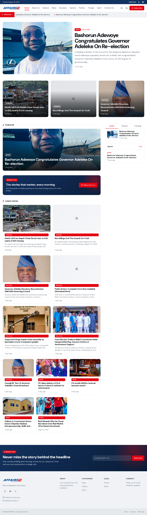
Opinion (73, 8)
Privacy (106, 483)
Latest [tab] (111, 126)
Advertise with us (11, 501)
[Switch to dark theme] (126, 8)
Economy (63, 8)
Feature (45, 8)
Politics (82, 8)
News (54, 8)
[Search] (121, 8)
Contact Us (109, 8)
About (126, 512)
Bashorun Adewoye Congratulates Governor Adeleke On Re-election (79, 15)
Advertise (132, 2)
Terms (106, 486)
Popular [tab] (125, 126)
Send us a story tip (12, 497)
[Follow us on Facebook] (142, 2)
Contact (133, 512)
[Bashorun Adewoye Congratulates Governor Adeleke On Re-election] (37, 48)
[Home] (11, 8)
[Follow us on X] (138, 2)
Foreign (91, 8)
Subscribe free (89, 185)
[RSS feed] (15, 491)
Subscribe (138, 8)
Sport (99, 8)
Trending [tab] (137, 126)
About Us (36, 8)
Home (26, 8)
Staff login (141, 512)
